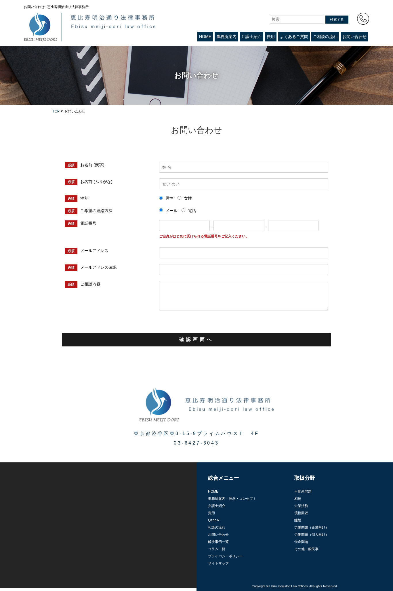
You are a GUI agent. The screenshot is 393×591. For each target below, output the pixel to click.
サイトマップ (218, 563)
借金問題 (301, 542)
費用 (271, 36)
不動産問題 (303, 491)
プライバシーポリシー (225, 556)
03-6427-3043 (196, 443)
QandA (213, 520)
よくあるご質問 (294, 36)
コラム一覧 (216, 549)
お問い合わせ (354, 36)
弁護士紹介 (251, 36)
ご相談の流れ (325, 36)
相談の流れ (216, 527)
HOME (205, 36)
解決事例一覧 (218, 542)
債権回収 (301, 513)
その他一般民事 (306, 549)
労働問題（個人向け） (311, 535)
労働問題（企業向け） (311, 527)
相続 (297, 499)
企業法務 (301, 506)
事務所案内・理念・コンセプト (232, 499)
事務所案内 (226, 36)
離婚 (297, 520)
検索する (337, 20)
